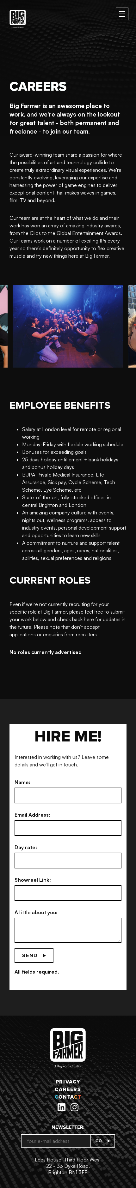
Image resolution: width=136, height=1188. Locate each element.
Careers (68, 1089)
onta (68, 1097)
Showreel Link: (33, 880)
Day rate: (26, 847)
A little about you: (36, 912)
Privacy (68, 1081)
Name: (22, 782)
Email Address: (32, 815)
